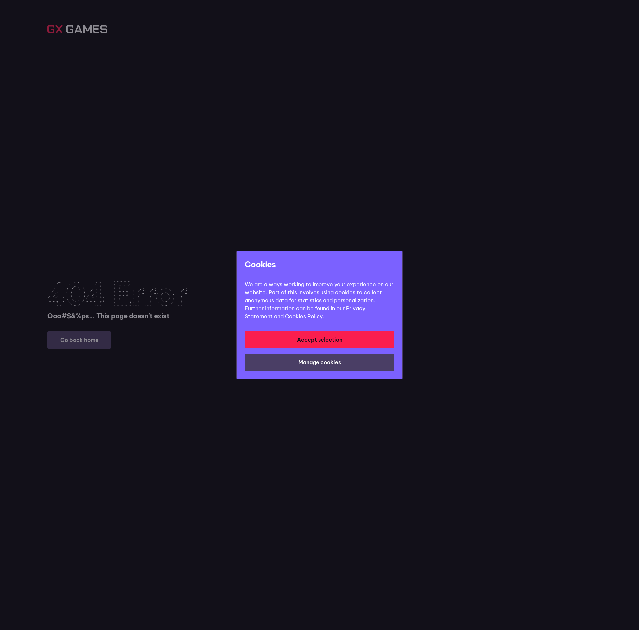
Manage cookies (319, 362)
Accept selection (319, 339)
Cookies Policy (304, 316)
